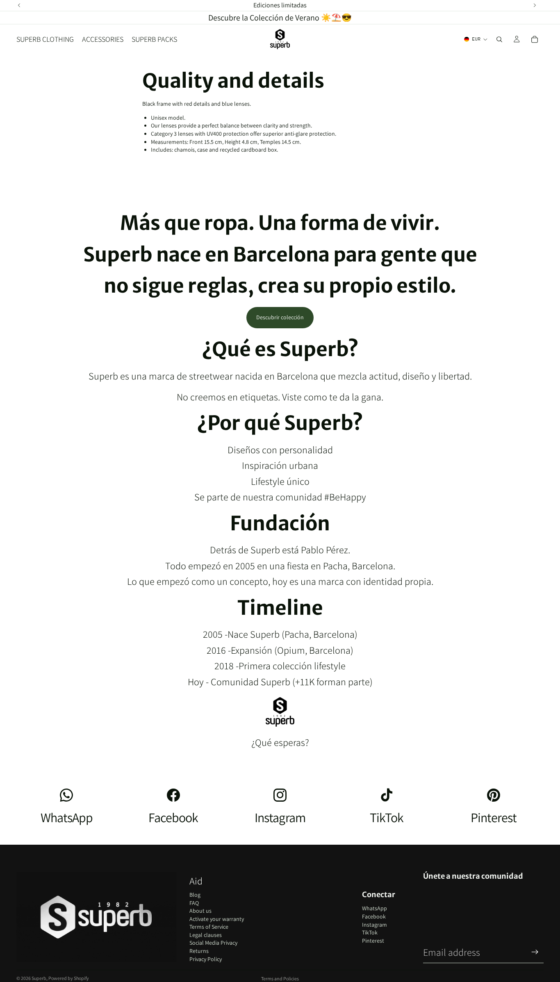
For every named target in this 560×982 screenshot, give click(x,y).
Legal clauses (205, 935)
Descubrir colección (280, 317)
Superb (39, 978)
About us (200, 910)
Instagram (374, 924)
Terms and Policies (280, 978)
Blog (194, 894)
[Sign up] (535, 952)
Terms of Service (208, 926)
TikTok (370, 932)
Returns (199, 951)
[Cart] (535, 39)
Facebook (374, 916)
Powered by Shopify (68, 978)
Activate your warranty (216, 919)
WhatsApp (374, 908)
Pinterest (373, 940)
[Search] (499, 39)
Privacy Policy (205, 959)
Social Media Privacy (213, 942)
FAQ (194, 903)
